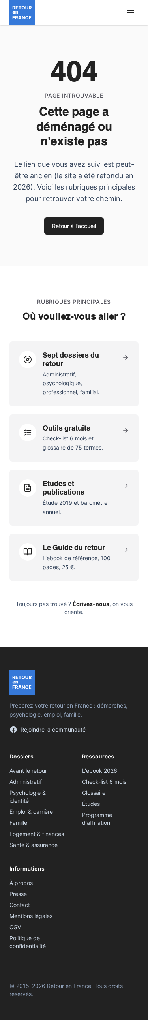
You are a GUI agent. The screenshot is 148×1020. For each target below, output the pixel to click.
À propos (21, 882)
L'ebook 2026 (99, 770)
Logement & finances (36, 833)
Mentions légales (30, 916)
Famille (18, 822)
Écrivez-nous (91, 603)
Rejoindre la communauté (53, 729)
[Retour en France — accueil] (22, 12)
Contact (19, 904)
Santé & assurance (33, 844)
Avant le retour (28, 770)
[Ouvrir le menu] (131, 13)
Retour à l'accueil (74, 225)
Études (91, 803)
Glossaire (93, 792)
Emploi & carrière (31, 811)
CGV (15, 927)
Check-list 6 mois (104, 781)
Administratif (25, 781)
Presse (18, 893)
